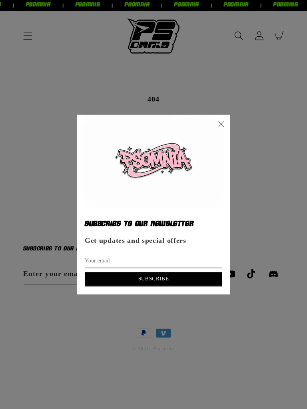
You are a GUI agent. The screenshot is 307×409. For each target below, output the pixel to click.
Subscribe (153, 279)
